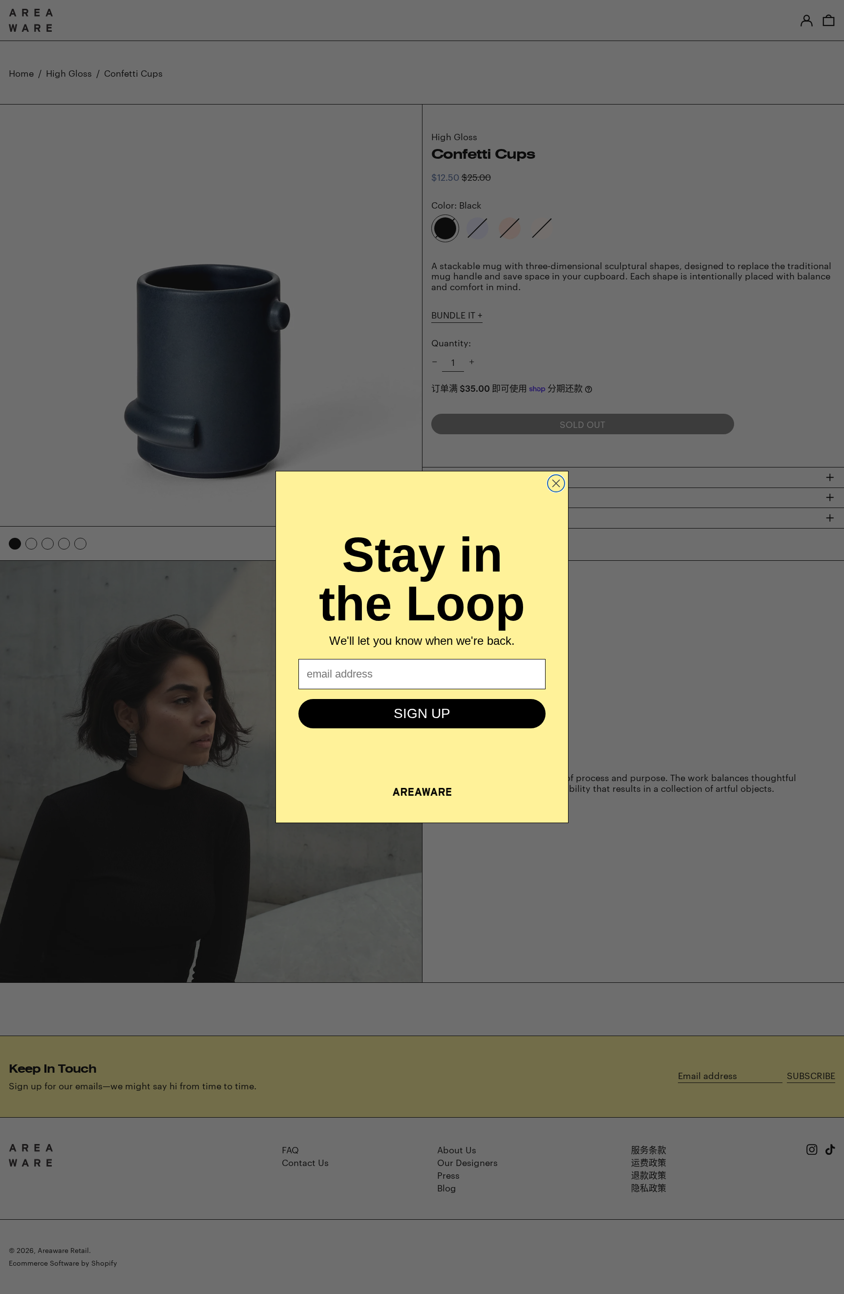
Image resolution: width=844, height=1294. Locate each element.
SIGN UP (422, 713)
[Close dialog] (556, 483)
